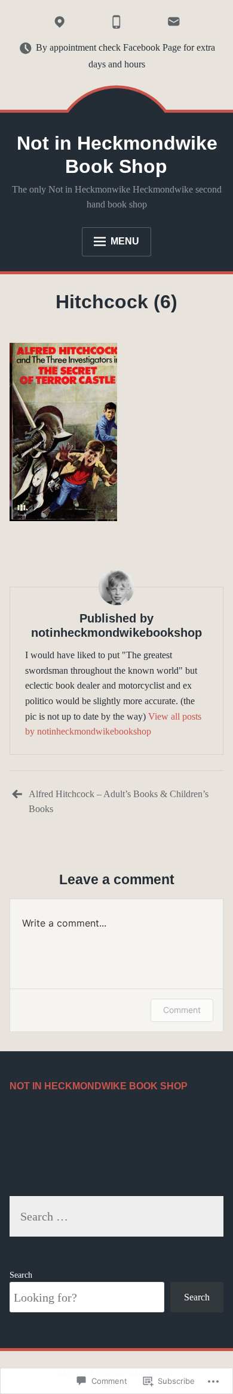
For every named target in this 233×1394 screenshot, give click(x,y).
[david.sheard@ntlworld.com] (173, 22)
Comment (182, 1010)
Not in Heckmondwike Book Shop (117, 154)
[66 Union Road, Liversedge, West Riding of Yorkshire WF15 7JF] (59, 22)
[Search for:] (117, 1217)
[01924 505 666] (116, 22)
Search (21, 1275)
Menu (125, 241)
